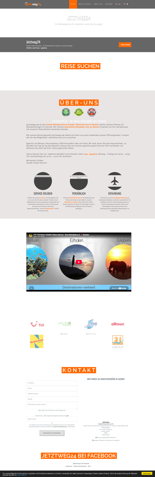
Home (73, 4)
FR (125, 4)
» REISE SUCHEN (125, 45)
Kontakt (108, 4)
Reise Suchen (85, 4)
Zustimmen (147, 473)
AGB (89, 466)
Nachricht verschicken (52, 433)
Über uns (98, 4)
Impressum (69, 466)
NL (117, 4)
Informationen (21, 475)
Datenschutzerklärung (59, 426)
